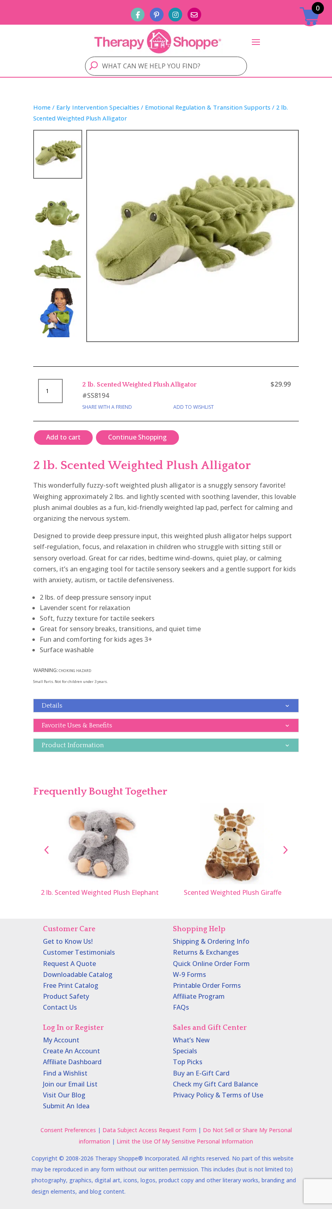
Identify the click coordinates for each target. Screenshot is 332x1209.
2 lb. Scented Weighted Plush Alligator (139, 384)
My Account (61, 1040)
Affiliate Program (199, 996)
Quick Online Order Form (211, 963)
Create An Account (71, 1050)
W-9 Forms (189, 974)
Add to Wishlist (193, 407)
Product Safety (66, 996)
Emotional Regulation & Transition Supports (207, 107)
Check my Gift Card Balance (215, 1084)
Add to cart (63, 437)
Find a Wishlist (65, 1073)
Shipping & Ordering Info (211, 941)
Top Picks (187, 1061)
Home (42, 107)
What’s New (191, 1040)
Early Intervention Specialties (97, 107)
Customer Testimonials (79, 952)
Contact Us (60, 1007)
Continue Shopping (137, 437)
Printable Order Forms (207, 985)
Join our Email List (70, 1084)
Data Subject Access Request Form (149, 1130)
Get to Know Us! (68, 941)
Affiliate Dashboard (72, 1061)
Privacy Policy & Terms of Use (218, 1095)
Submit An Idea (66, 1105)
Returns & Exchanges (206, 952)
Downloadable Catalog (78, 974)
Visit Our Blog (64, 1095)
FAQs (181, 1007)
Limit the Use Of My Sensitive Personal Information (185, 1141)
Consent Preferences (68, 1130)
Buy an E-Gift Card (201, 1073)
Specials (185, 1050)
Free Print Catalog (70, 985)
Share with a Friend (107, 407)
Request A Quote (69, 963)
